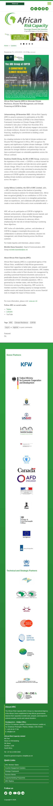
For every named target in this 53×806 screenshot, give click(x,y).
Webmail (15, 4)
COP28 (32, 323)
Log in (7, 327)
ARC (10, 323)
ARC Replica (9, 781)
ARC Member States (12, 765)
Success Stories (10, 775)
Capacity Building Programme (15, 778)
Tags (6, 323)
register (15, 327)
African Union (13, 713)
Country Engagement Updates (15, 768)
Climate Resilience (21, 323)
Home (6, 46)
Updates (13, 46)
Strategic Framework (12, 771)
